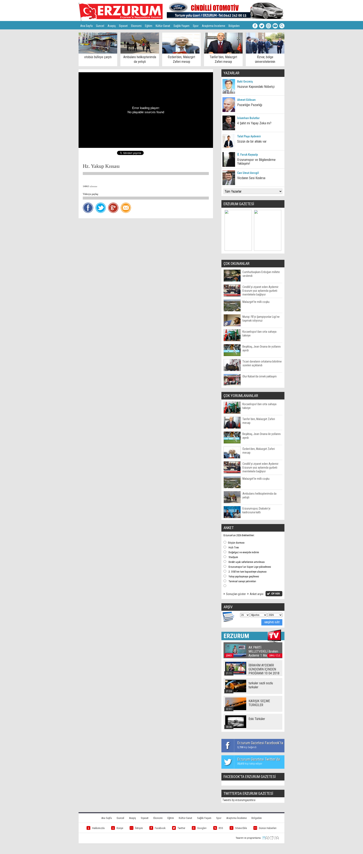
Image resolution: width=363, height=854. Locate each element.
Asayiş (112, 26)
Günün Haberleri (267, 828)
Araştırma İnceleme (213, 26)
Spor (196, 26)
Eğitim (148, 26)
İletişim (139, 828)
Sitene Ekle (241, 828)
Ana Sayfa (86, 26)
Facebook (160, 828)
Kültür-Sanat (163, 26)
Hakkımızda (98, 828)
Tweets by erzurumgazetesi (238, 800)
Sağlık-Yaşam (181, 26)
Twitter (181, 828)
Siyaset (123, 26)
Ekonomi (136, 26)
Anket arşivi (256, 594)
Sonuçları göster (236, 594)
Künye (120, 828)
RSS (221, 828)
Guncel (100, 26)
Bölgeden (234, 26)
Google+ (202, 828)
